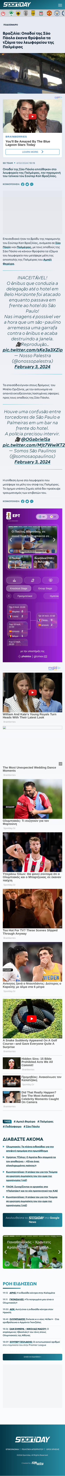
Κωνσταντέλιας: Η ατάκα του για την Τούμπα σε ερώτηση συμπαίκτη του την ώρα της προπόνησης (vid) (31, 1176)
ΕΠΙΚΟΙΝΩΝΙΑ (12, 1449)
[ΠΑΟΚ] (26, 13)
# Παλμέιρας (45, 1121)
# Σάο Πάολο (32, 1126)
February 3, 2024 (32, 366)
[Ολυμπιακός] (3, 13)
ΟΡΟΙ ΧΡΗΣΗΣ (52, 1449)
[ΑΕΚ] (19, 13)
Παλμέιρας (24, 247)
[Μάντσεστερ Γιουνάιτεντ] (49, 13)
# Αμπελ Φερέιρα (24, 1121)
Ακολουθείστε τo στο (32, 1220)
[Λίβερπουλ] (42, 13)
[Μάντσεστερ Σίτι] (57, 13)
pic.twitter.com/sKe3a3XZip (33, 350)
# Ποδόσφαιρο (12, 1126)
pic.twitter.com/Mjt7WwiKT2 (34, 445)
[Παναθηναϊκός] (11, 13)
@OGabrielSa (35, 439)
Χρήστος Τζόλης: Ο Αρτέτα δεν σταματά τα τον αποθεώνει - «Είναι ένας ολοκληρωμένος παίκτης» (31, 1161)
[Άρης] (34, 13)
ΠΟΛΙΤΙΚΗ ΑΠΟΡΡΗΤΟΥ (33, 1449)
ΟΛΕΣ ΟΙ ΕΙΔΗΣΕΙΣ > (32, 1357)
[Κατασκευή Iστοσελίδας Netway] (37, 1463)
